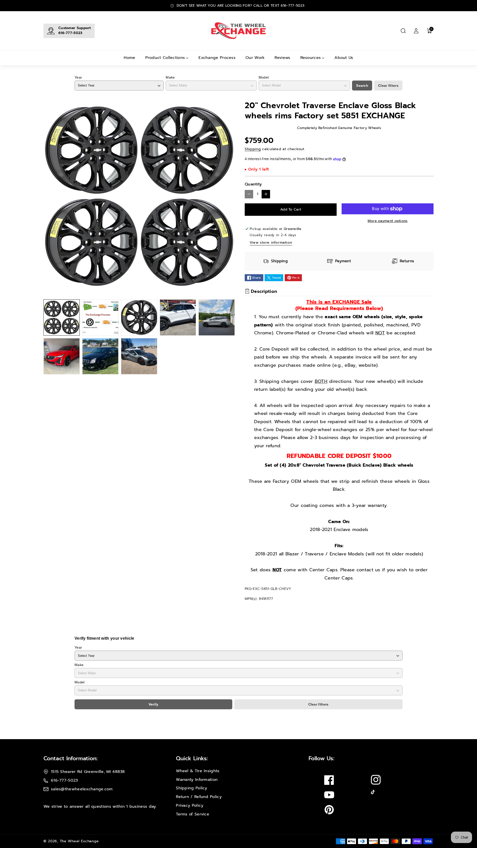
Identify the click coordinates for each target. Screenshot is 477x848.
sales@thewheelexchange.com (82, 789)
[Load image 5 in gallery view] (217, 317)
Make (170, 77)
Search (362, 86)
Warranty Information (197, 780)
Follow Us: (321, 758)
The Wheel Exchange (79, 841)
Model (264, 77)
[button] (403, 31)
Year (78, 77)
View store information (271, 242)
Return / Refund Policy (199, 797)
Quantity (253, 184)
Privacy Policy (189, 805)
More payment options (388, 220)
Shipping (253, 149)
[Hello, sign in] (416, 30)
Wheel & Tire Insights (197, 771)
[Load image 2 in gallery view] (100, 317)
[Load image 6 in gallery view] (61, 356)
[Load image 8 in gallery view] (139, 356)
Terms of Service (192, 814)
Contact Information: (70, 758)
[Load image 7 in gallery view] (100, 356)
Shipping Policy (191, 788)
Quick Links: (192, 758)
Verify (154, 704)
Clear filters (388, 86)
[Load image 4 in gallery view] (178, 317)
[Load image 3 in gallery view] (139, 317)
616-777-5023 (70, 33)
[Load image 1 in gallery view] (61, 317)
